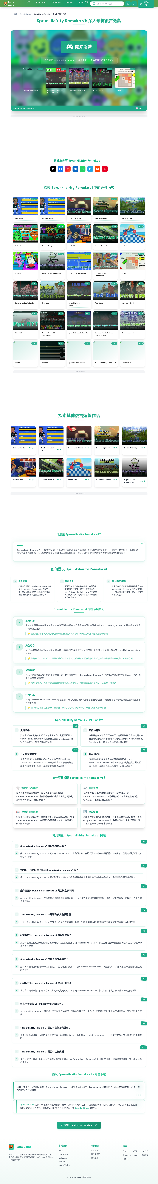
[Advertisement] (79, 133)
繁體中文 (145, 1155)
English (126, 1151)
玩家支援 (94, 1150)
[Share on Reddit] (97, 169)
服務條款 (94, 1158)
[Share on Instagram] (68, 169)
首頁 (28, 2)
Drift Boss (56, 2)
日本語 (134, 1151)
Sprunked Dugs (27, 1104)
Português (127, 1155)
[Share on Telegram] (90, 169)
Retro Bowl (41, 2)
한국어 (125, 1159)
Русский (135, 1155)
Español (145, 1151)
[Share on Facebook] (60, 169)
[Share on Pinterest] (105, 169)
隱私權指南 (95, 1154)
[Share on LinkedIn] (75, 169)
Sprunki (70, 2)
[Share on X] (53, 169)
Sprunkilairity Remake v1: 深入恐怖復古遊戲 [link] (50, 14)
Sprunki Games (25, 14)
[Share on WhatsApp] (82, 169)
